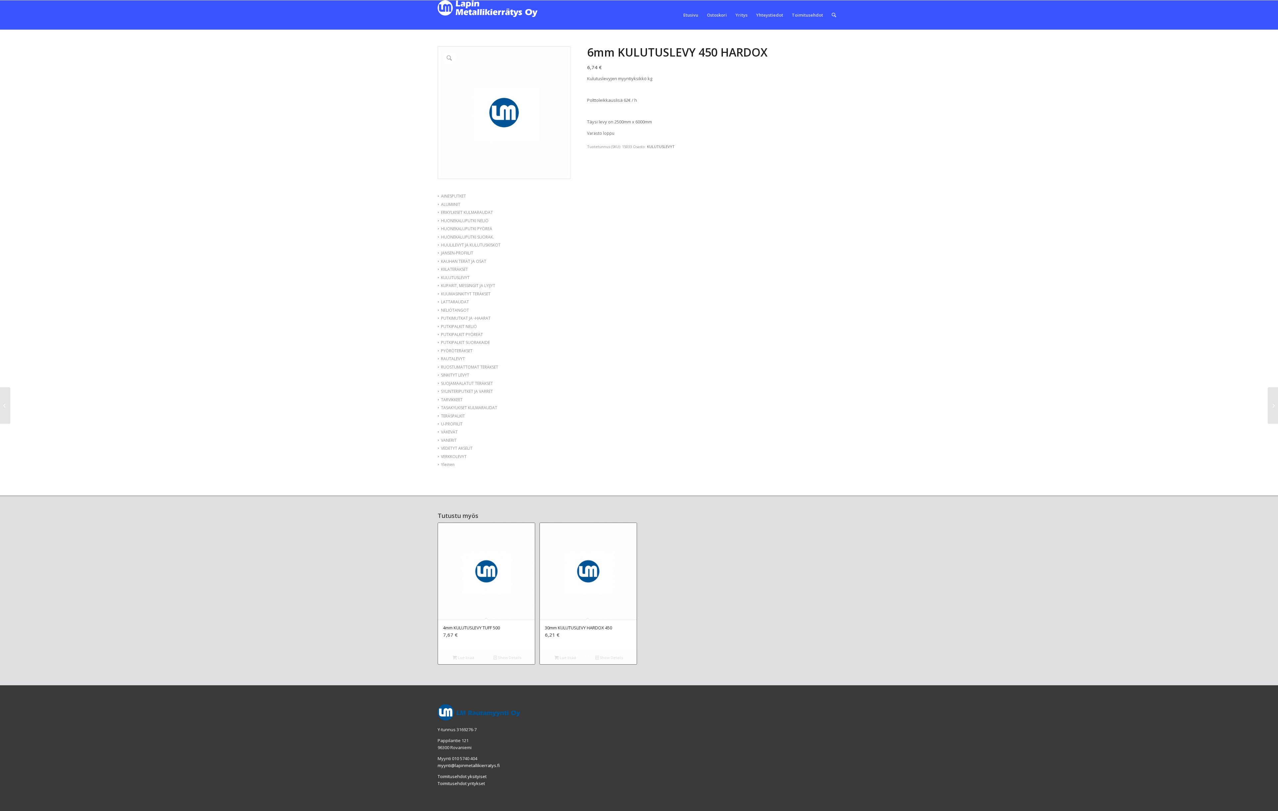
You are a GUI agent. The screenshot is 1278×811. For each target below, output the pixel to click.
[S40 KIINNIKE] (5, 405)
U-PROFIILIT (452, 424)
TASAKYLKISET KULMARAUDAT (469, 407)
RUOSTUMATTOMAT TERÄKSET (469, 367)
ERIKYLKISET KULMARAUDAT (467, 212)
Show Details (509, 657)
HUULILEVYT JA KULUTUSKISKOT (471, 245)
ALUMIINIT (450, 204)
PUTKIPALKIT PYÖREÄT (462, 334)
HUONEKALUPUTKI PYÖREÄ (466, 229)
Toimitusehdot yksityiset (462, 776)
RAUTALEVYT (453, 359)
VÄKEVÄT (449, 432)
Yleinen (448, 464)
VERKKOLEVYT (454, 456)
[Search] (833, 15)
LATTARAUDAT (455, 302)
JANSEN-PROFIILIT (457, 253)
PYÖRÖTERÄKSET (457, 351)
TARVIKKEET (452, 400)
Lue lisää (465, 657)
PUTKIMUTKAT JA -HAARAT (466, 318)
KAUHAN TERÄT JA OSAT (463, 261)
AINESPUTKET (453, 196)
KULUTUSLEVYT (455, 277)
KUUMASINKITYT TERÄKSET (466, 294)
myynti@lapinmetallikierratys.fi (469, 765)
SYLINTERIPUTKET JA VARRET (467, 391)
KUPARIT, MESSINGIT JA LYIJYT (468, 285)
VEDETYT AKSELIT (457, 448)
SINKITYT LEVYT (455, 375)
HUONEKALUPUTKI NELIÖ (465, 221)
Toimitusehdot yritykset (461, 783)
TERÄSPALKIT (453, 416)
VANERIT (449, 440)
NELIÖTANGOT (455, 310)
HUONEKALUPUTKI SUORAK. (467, 237)
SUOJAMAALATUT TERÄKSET (467, 383)
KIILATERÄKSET (454, 269)
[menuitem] (691, 15)
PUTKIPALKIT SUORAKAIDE (465, 342)
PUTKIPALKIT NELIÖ (459, 326)
